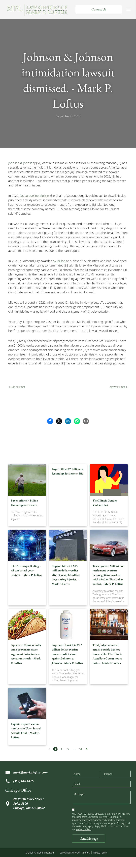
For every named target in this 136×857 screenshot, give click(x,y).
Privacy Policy (99, 852)
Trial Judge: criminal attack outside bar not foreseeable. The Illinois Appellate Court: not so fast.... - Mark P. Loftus (107, 654)
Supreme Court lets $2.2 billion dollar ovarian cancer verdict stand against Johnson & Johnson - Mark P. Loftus (67, 654)
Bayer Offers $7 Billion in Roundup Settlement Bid (67, 471)
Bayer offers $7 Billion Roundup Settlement (24, 503)
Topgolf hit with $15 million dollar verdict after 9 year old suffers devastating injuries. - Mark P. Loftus (65, 575)
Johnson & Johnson (21, 163)
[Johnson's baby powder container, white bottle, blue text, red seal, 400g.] (68, 624)
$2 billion (59, 261)
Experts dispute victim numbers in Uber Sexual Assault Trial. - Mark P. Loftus (26, 730)
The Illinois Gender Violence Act (105, 503)
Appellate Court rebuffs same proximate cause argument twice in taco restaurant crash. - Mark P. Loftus (26, 654)
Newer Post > (119, 387)
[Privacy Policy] (83, 829)
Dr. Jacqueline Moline (34, 196)
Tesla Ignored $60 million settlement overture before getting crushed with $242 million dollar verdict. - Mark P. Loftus (108, 575)
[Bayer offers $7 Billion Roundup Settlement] (27, 480)
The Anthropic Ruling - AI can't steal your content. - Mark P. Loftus (26, 570)
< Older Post (16, 387)
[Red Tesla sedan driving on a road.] (109, 545)
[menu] (128, 9)
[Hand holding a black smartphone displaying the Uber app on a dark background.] (27, 703)
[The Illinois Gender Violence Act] (109, 480)
